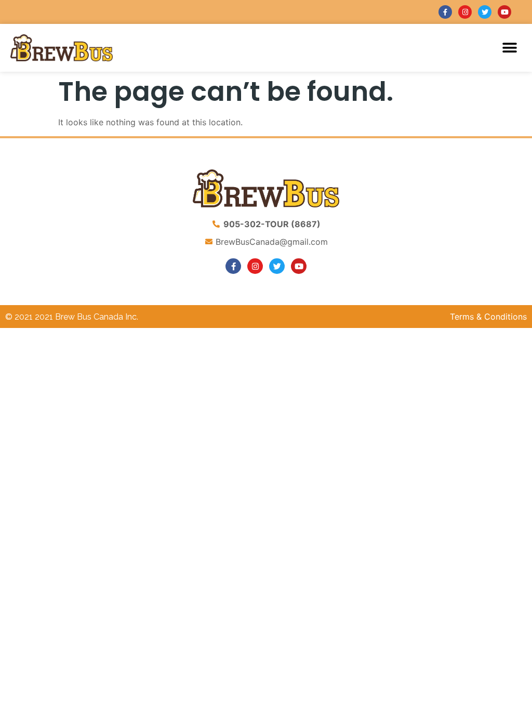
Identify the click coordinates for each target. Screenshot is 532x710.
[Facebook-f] (445, 12)
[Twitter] (484, 12)
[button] (510, 47)
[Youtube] (504, 12)
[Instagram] (465, 12)
